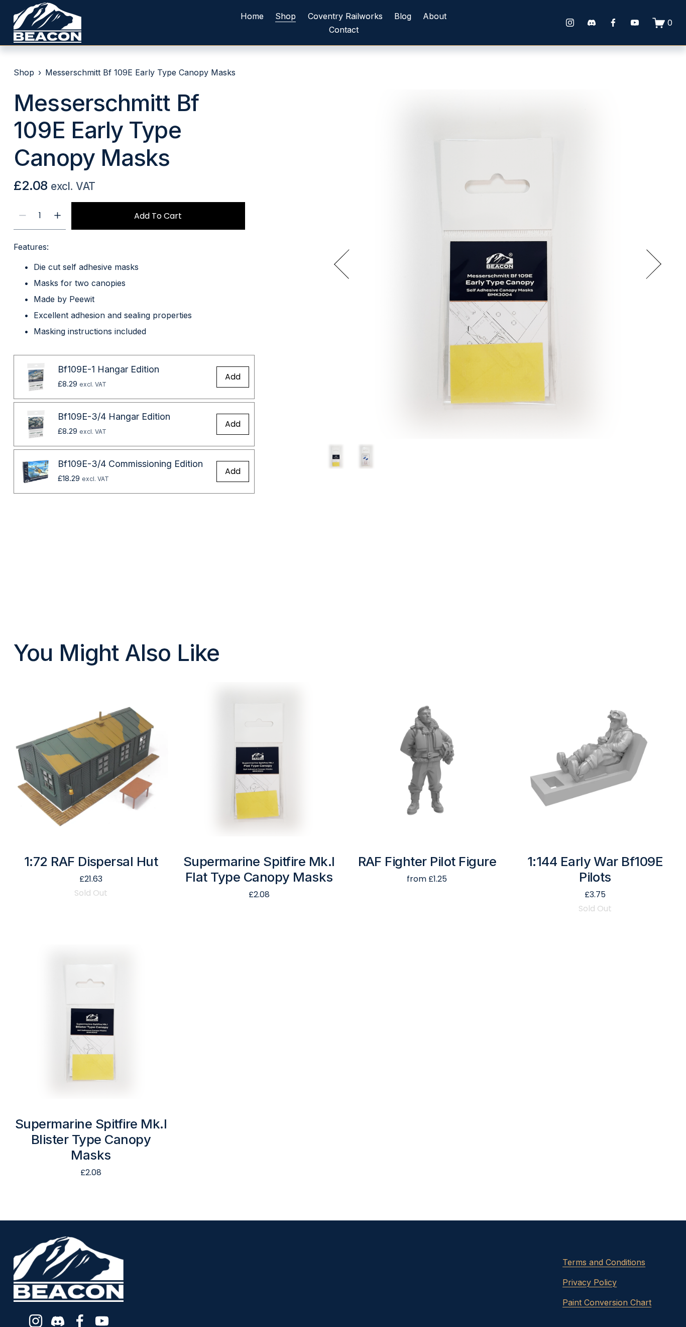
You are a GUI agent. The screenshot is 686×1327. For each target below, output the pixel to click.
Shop (285, 16)
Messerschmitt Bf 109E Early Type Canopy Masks (140, 72)
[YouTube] (635, 23)
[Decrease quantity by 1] (22, 215)
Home (252, 16)
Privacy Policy (589, 1282)
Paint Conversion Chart (606, 1302)
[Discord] (592, 23)
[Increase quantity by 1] (57, 215)
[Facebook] (613, 23)
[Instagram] (570, 23)
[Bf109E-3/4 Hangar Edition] (35, 424)
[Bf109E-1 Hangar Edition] (35, 377)
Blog (402, 16)
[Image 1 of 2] (336, 457)
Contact (344, 30)
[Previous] (348, 264)
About (434, 16)
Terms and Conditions (603, 1262)
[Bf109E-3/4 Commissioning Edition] (35, 471)
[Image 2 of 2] (366, 457)
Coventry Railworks (345, 16)
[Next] (646, 264)
